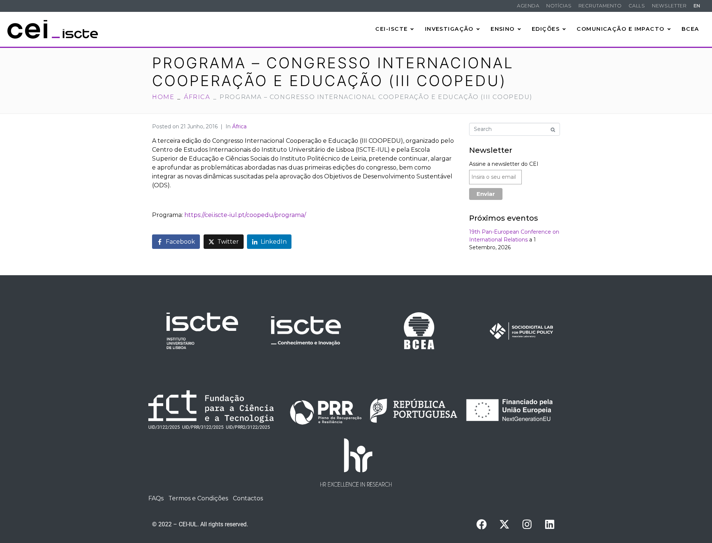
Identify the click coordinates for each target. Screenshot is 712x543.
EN (697, 6)
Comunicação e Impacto (620, 29)
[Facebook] (481, 524)
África (239, 126)
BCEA (690, 29)
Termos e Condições (198, 498)
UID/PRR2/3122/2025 (248, 427)
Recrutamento (600, 6)
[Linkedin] (549, 524)
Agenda (528, 6)
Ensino (503, 29)
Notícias (558, 6)
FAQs (156, 498)
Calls (637, 6)
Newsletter (669, 6)
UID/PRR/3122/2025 (203, 427)
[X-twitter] (504, 524)
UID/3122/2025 (164, 427)
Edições (546, 29)
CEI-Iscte (391, 29)
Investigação (449, 29)
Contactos (248, 498)
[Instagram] (527, 524)
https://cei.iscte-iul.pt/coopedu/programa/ (245, 214)
